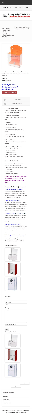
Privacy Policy (26, 410)
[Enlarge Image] (16, 44)
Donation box (6, 399)
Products (15, 7)
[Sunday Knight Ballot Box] (16, 17)
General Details (17, 99)
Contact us (20, 7)
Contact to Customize (10, 92)
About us (9, 7)
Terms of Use (19, 410)
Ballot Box (8, 80)
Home (4, 7)
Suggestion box (7, 403)
